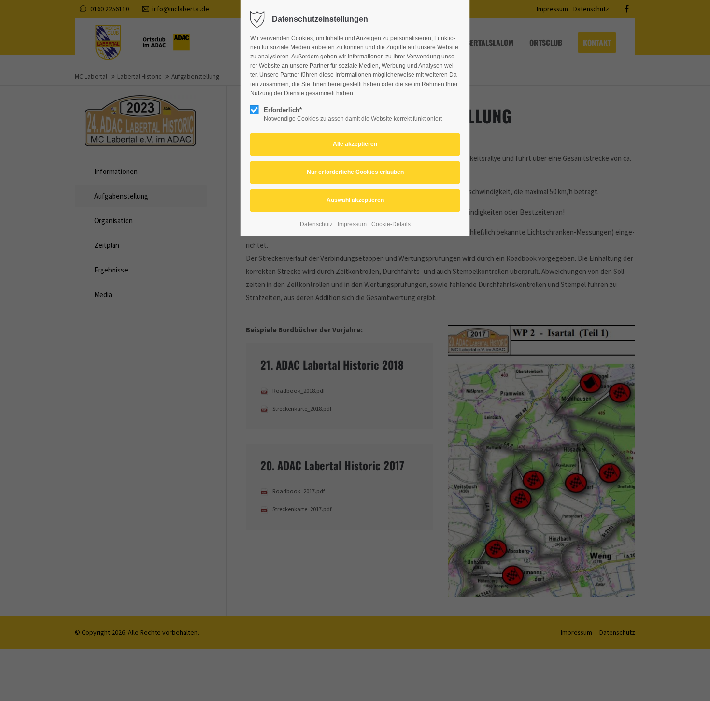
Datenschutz (316, 224)
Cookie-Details (391, 224)
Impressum (352, 224)
